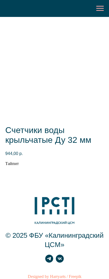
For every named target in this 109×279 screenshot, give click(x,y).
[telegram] (49, 261)
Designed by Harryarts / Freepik (54, 276)
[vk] (60, 261)
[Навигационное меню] (100, 8)
